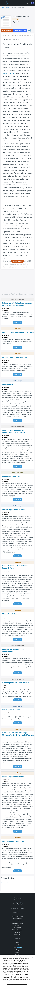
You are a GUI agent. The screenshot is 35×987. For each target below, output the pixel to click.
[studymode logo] (12, 3)
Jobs (14, 947)
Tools (13, 35)
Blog (17, 950)
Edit (8, 35)
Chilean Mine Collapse (20, 16)
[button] (2, 2)
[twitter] (18, 905)
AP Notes (17, 925)
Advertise (17, 945)
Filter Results (27, 35)
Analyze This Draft (20, 30)
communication (8, 73)
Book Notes (17, 927)
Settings (19, 35)
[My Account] (33, 3)
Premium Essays (17, 918)
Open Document (6, 30)
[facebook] (14, 905)
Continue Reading (17, 261)
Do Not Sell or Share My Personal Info (17, 984)
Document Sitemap (17, 916)
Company (17, 943)
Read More (17, 322)
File (3, 35)
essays (8, 7)
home (2, 7)
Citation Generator (17, 930)
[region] (17, 971)
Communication (5, 883)
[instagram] (21, 905)
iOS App (17, 932)
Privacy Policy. (7, 980)
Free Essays (17, 921)
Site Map (17, 952)
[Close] (32, 957)
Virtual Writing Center (17, 923)
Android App (17, 934)
